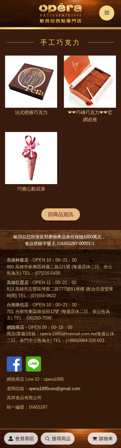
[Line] (33, 363)
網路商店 (15, 327)
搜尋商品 (61, 438)
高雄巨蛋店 (18, 282)
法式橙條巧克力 (31, 112)
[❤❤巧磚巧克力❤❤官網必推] (90, 82)
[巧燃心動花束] (31, 158)
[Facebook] (14, 363)
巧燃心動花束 (31, 189)
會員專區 (24, 438)
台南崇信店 (18, 304)
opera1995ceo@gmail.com (54, 388)
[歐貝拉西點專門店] (60, 13)
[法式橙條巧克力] (31, 82)
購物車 (106, 438)
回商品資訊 (60, 214)
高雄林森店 (18, 260)
